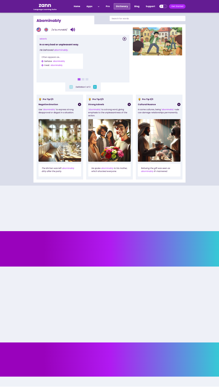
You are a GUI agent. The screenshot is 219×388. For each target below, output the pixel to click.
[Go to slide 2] (83, 79)
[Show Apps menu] (99, 6)
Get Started (177, 6)
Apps (89, 6)
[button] (72, 30)
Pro (108, 6)
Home (77, 6)
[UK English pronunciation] (46, 29)
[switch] (163, 6)
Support (150, 6)
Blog (136, 6)
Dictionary (122, 6)
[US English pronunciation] (38, 29)
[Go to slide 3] (87, 79)
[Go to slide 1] (79, 79)
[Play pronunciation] (124, 39)
